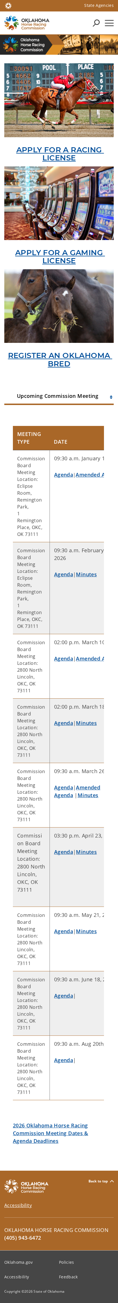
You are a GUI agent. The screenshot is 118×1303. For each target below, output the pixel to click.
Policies (66, 1262)
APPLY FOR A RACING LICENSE (60, 154)
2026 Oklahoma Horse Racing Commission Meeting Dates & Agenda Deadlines (50, 1133)
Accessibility (18, 1205)
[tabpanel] (59, 781)
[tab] (59, 395)
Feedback (68, 1277)
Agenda (63, 474)
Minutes (86, 574)
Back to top (98, 1181)
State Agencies (99, 5)
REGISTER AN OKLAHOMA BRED (60, 359)
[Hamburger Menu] (109, 23)
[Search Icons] (96, 23)
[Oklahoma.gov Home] (8, 5)
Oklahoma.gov (18, 1262)
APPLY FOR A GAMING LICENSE (60, 257)
